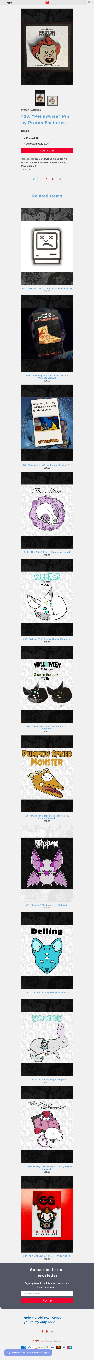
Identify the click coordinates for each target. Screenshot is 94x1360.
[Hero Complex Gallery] (47, 2)
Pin (29, 169)
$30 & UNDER (42, 159)
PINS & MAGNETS (41, 162)
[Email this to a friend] (59, 179)
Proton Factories (31, 110)
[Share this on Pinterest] (46, 179)
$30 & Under (56, 159)
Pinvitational (58, 162)
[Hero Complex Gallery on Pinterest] (47, 1332)
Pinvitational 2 (28, 166)
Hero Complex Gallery (50, 1341)
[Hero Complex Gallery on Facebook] (42, 1332)
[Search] (84, 3)
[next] (70, 47)
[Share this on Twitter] (33, 179)
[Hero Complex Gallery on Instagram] (51, 1332)
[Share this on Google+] (53, 179)
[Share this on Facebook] (40, 179)
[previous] (24, 47)
